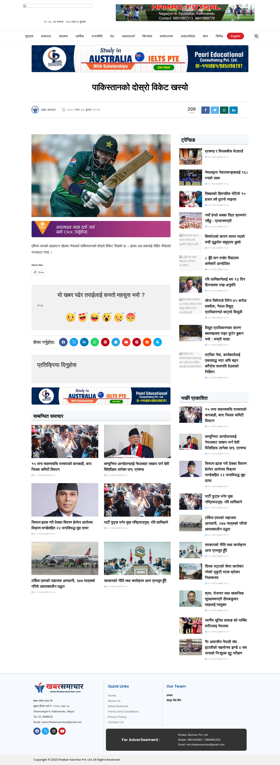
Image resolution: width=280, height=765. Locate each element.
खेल (205, 36)
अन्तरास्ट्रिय (188, 36)
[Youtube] (62, 731)
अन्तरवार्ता (128, 36)
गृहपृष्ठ (29, 36)
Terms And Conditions (123, 711)
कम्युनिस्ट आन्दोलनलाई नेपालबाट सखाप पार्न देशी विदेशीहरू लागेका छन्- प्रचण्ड (225, 442)
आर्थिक (79, 36)
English (235, 36)
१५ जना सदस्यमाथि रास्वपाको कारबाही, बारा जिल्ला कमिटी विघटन (225, 415)
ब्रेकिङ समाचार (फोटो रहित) (119, 454)
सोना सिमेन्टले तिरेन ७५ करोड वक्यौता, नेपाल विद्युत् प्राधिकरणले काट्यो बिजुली (225, 306)
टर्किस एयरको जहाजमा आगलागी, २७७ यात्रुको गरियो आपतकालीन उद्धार (226, 523)
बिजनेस (147, 36)
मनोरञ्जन (166, 36)
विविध (219, 36)
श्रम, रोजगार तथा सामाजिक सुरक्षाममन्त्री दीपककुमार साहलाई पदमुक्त (224, 599)
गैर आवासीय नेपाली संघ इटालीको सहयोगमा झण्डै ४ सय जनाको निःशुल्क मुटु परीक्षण (226, 647)
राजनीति (97, 36)
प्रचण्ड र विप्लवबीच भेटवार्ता (224, 151)
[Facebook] (37, 731)
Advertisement (118, 706)
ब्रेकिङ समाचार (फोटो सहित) (46, 571)
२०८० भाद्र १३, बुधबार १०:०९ (44, 475)
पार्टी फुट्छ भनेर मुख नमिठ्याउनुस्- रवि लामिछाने (136, 522)
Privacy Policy (117, 717)
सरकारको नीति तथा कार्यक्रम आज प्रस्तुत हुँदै (135, 581)
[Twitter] (45, 731)
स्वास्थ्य (63, 36)
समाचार (46, 36)
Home (112, 695)
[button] (256, 36)
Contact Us (116, 722)
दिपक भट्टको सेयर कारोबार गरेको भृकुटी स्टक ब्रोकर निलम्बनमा (224, 572)
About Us (114, 701)
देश (112, 36)
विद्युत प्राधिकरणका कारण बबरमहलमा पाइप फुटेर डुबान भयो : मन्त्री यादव (224, 333)
